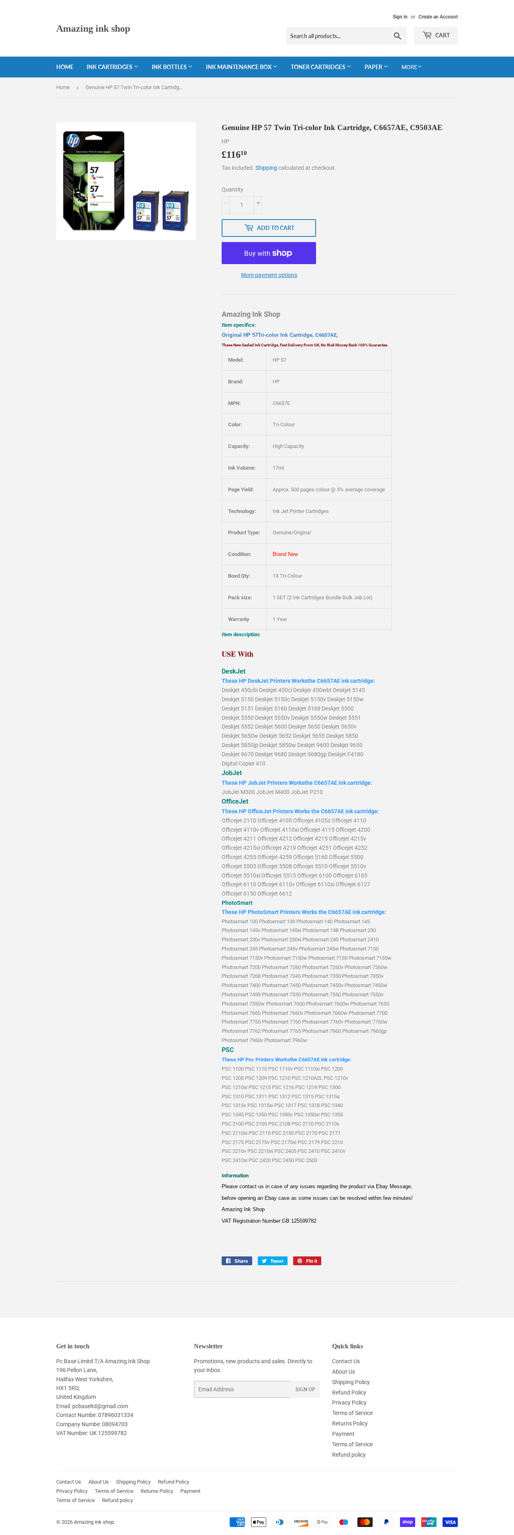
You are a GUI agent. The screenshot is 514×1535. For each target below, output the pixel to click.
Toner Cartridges (319, 66)
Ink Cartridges (110, 66)
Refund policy (349, 1455)
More (409, 67)
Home (64, 66)
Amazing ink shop (93, 28)
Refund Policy (349, 1392)
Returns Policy (350, 1423)
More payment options (269, 275)
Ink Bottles (170, 66)
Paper (374, 66)
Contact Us (346, 1361)
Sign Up (305, 1389)
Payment (343, 1434)
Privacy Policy (349, 1402)
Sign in (400, 17)
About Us (343, 1371)
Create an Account (438, 17)
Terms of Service (352, 1413)
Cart (442, 35)
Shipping (266, 168)
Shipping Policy (351, 1382)
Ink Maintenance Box (239, 66)
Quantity (232, 189)
